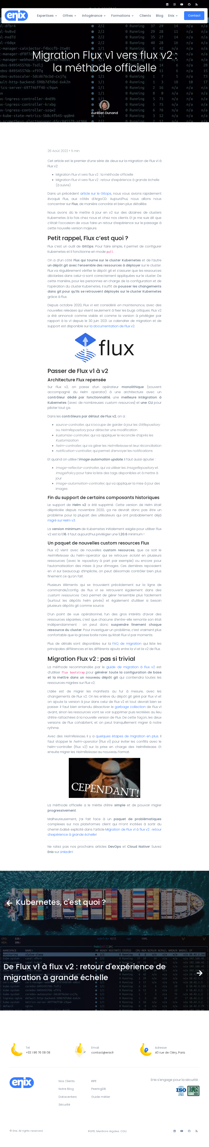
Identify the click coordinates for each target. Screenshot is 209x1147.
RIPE (94, 1081)
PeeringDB (98, 1089)
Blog (159, 15)
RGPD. (92, 1131)
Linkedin (66, 852)
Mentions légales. (108, 1131)
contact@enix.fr (102, 1052)
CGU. (123, 1131)
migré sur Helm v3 (61, 520)
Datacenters (68, 1097)
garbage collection (130, 706)
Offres (68, 15)
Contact (194, 15)
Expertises (45, 15)
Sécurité (64, 1105)
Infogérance (92, 15)
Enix (171, 15)
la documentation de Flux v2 (112, 326)
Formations (120, 15)
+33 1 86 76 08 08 (38, 1052)
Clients (145, 15)
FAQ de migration (126, 643)
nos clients (67, 1081)
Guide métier (100, 1097)
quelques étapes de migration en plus (127, 736)
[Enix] (16, 16)
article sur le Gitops (95, 193)
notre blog (66, 1089)
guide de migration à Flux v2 (130, 667)
